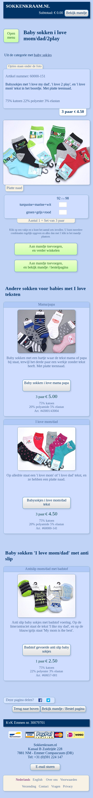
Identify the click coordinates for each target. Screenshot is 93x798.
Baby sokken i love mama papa (46, 383)
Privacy (68, 786)
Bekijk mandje (76, 13)
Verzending (29, 786)
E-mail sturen (45, 767)
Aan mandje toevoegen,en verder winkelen (46, 248)
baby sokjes (43, 55)
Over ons (52, 779)
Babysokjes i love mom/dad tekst (46, 502)
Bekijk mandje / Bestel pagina (63, 709)
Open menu (11, 35)
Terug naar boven (26, 709)
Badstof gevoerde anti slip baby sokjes (46, 649)
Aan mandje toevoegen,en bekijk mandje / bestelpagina (45, 265)
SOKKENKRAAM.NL (28, 6)
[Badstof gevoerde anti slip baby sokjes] (46, 596)
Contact (44, 786)
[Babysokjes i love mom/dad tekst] (46, 449)
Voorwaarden (68, 779)
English (37, 779)
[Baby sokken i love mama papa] (46, 331)
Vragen (55, 786)
